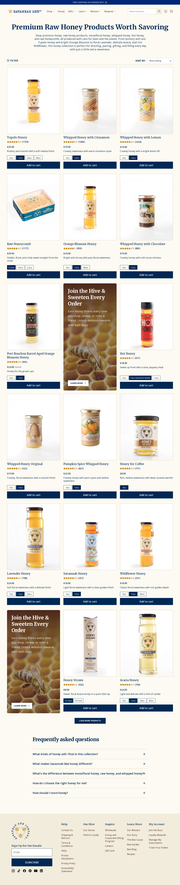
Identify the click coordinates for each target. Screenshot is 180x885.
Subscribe (32, 862)
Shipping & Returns (67, 836)
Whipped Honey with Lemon (140, 137)
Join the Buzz (156, 830)
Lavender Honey (19, 573)
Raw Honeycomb (19, 244)
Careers (109, 845)
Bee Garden (133, 844)
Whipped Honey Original (25, 464)
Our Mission (133, 830)
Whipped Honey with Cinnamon (86, 137)
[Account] (165, 11)
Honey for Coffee (132, 464)
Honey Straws (73, 680)
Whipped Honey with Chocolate (142, 244)
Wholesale (110, 830)
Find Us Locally (91, 835)
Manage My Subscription (155, 841)
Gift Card (109, 850)
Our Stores (89, 830)
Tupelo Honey (17, 137)
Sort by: (140, 61)
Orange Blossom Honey (80, 244)
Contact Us (67, 830)
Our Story (132, 835)
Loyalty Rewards (157, 835)
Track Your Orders (158, 847)
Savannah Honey (75, 573)
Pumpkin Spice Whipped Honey (86, 464)
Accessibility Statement (67, 870)
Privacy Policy (68, 863)
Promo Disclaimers (67, 857)
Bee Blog (132, 849)
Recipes (131, 854)
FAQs (64, 850)
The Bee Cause (135, 839)
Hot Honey (127, 353)
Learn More (76, 383)
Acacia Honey (129, 680)
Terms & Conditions (67, 844)
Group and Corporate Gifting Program (114, 838)
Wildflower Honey (133, 573)
